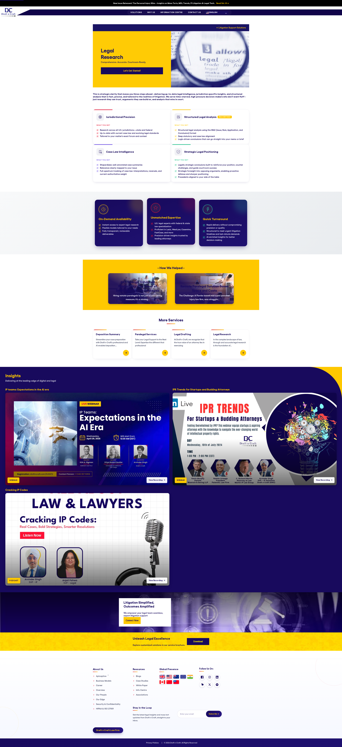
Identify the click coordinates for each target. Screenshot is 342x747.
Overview (100, 690)
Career (99, 685)
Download (198, 641)
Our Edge (100, 699)
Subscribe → (214, 714)
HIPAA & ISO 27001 (105, 708)
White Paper (142, 685)
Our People (101, 694)
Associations (142, 694)
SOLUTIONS (136, 12)
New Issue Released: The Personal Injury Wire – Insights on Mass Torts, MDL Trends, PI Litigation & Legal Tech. (171, 3)
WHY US (151, 12)
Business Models (103, 681)
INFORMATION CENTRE (171, 12)
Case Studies (142, 681)
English (213, 12)
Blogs (138, 676)
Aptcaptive (102, 676)
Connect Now (132, 620)
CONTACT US (194, 12)
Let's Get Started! (132, 71)
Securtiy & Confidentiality (108, 704)
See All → (335, 372)
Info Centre (141, 690)
